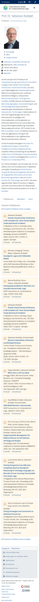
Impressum (5, 597)
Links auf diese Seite (12, 552)
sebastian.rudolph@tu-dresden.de (17, 62)
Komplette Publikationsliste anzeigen (17, 209)
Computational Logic (18, 21)
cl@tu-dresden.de (19, 65)
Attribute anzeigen (12, 576)
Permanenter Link (12, 568)
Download (17, 242)
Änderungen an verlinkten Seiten (17, 556)
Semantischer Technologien (12, 112)
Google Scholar (11, 57)
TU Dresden (6, 2)
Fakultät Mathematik (26, 90)
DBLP (8, 55)
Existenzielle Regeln (26, 104)
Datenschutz (6, 586)
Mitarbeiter (15, 548)
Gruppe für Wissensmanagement (14, 172)
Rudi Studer (26, 169)
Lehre (30, 199)
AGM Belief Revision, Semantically (17, 405)
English (21, 2)
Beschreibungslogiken (10, 104)
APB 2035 (7, 73)
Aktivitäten (21, 199)
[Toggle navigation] (34, 7)
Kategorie (5, 548)
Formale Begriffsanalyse (11, 107)
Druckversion (10, 564)
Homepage (10, 52)
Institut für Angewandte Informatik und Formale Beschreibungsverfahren (18, 175)
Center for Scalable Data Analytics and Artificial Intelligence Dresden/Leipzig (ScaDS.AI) (17, 146)
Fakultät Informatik (19, 85)
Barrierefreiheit (7, 600)
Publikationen (8, 199)
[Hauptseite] (16, 7)
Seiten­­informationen (13, 572)
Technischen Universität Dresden (14, 87)
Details (7, 242)
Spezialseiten (10, 560)
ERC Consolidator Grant (10, 131)
